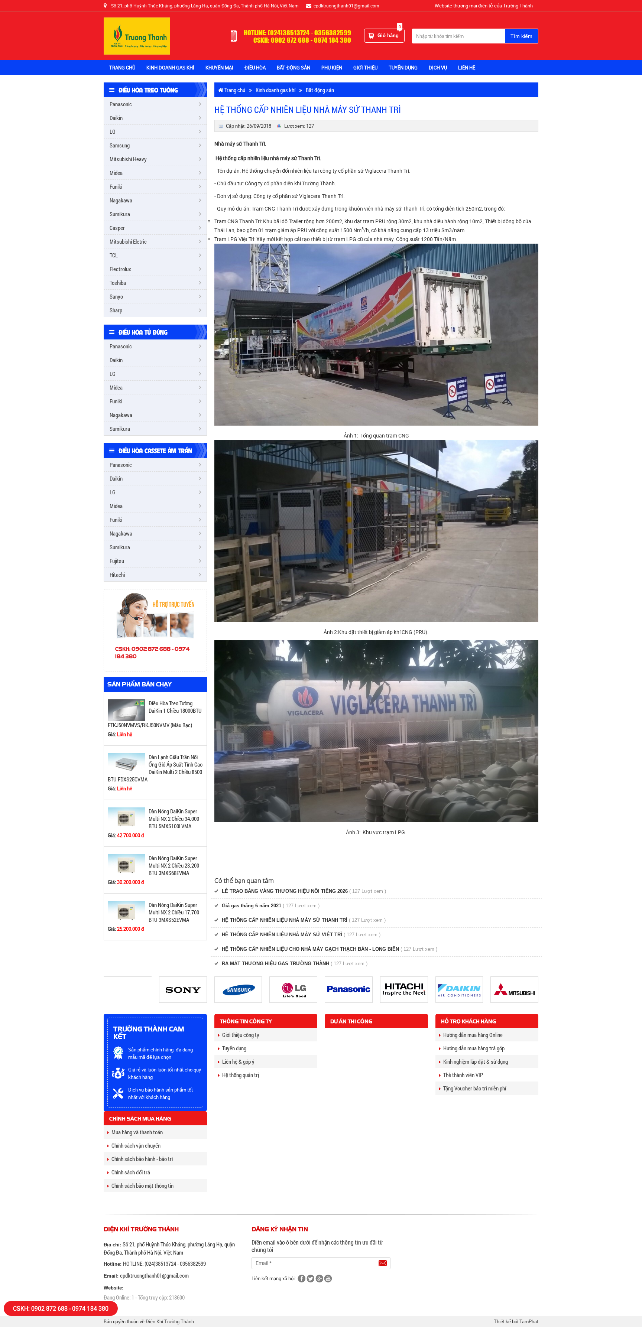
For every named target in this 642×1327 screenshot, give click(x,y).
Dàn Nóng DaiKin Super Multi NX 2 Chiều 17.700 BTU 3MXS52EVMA (174, 912)
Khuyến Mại (219, 67)
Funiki (116, 186)
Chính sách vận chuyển (135, 1145)
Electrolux (120, 269)
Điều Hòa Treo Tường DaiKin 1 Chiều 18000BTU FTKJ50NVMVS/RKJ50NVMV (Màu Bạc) (155, 714)
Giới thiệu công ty (240, 1034)
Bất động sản (320, 90)
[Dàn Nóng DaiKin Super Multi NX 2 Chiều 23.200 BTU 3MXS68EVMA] (126, 864)
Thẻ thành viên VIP (463, 1075)
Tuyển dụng (234, 1048)
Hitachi (117, 574)
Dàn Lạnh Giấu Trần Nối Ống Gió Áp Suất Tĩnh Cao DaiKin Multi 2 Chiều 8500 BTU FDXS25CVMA (155, 768)
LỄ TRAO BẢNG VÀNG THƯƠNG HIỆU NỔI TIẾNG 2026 (285, 891)
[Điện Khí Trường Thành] (137, 35)
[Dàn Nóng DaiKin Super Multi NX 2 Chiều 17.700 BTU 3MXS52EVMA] (126, 911)
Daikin (116, 117)
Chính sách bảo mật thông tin (142, 1185)
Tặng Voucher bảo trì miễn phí (474, 1088)
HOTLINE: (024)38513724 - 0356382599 (164, 1263)
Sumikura (120, 214)
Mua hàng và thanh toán (137, 1132)
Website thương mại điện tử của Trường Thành (484, 5)
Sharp (116, 310)
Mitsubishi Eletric (128, 241)
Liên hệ (466, 67)
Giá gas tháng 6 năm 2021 (251, 905)
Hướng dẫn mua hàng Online (473, 1034)
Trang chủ (122, 67)
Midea (116, 172)
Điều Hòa (255, 67)
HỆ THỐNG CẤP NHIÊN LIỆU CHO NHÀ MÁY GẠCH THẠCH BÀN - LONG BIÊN (310, 949)
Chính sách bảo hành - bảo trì (142, 1158)
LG (113, 131)
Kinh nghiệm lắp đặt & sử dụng (475, 1061)
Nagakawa (121, 200)
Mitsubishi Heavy (128, 159)
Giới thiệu (365, 67)
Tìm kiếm (521, 36)
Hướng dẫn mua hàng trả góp (474, 1048)
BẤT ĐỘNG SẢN (293, 67)
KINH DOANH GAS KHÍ (170, 67)
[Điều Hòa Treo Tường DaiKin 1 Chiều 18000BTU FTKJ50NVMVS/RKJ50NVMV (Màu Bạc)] (126, 709)
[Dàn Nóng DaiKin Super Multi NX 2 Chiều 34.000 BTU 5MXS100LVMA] (126, 818)
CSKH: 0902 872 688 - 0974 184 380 (60, 1308)
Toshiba (118, 282)
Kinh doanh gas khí (275, 90)
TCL (114, 255)
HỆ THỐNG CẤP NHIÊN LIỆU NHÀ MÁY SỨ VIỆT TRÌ (282, 934)
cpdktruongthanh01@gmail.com (154, 1275)
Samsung (120, 145)
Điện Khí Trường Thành (170, 1321)
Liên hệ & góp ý (238, 1061)
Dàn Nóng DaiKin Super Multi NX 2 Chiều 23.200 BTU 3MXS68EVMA (174, 865)
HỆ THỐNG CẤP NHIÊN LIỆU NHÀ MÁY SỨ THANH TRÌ (284, 920)
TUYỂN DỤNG (403, 67)
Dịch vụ (438, 67)
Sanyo (116, 296)
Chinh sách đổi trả (130, 1172)
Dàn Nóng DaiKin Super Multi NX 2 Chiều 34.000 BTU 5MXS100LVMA (174, 818)
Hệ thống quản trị (240, 1075)
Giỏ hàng (389, 33)
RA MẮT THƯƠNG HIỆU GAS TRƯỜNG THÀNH (275, 963)
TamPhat (528, 1321)
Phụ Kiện (331, 67)
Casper (117, 227)
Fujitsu (117, 561)
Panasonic (121, 104)
